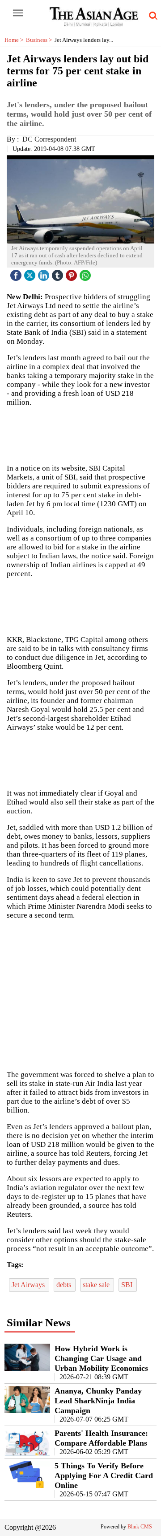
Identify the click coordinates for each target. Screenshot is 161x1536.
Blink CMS (139, 1527)
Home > (15, 40)
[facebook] (17, 273)
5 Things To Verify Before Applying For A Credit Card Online (104, 1475)
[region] (80, 994)
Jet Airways (29, 1284)
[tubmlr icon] (58, 273)
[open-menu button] (17, 13)
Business (40, 40)
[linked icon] (44, 273)
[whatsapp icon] (86, 273)
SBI (127, 1284)
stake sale (97, 1284)
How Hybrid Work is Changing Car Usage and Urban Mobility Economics (101, 1358)
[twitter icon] (30, 273)
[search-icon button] (152, 16)
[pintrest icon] (72, 273)
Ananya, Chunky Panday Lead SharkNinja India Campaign (98, 1400)
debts (64, 1284)
